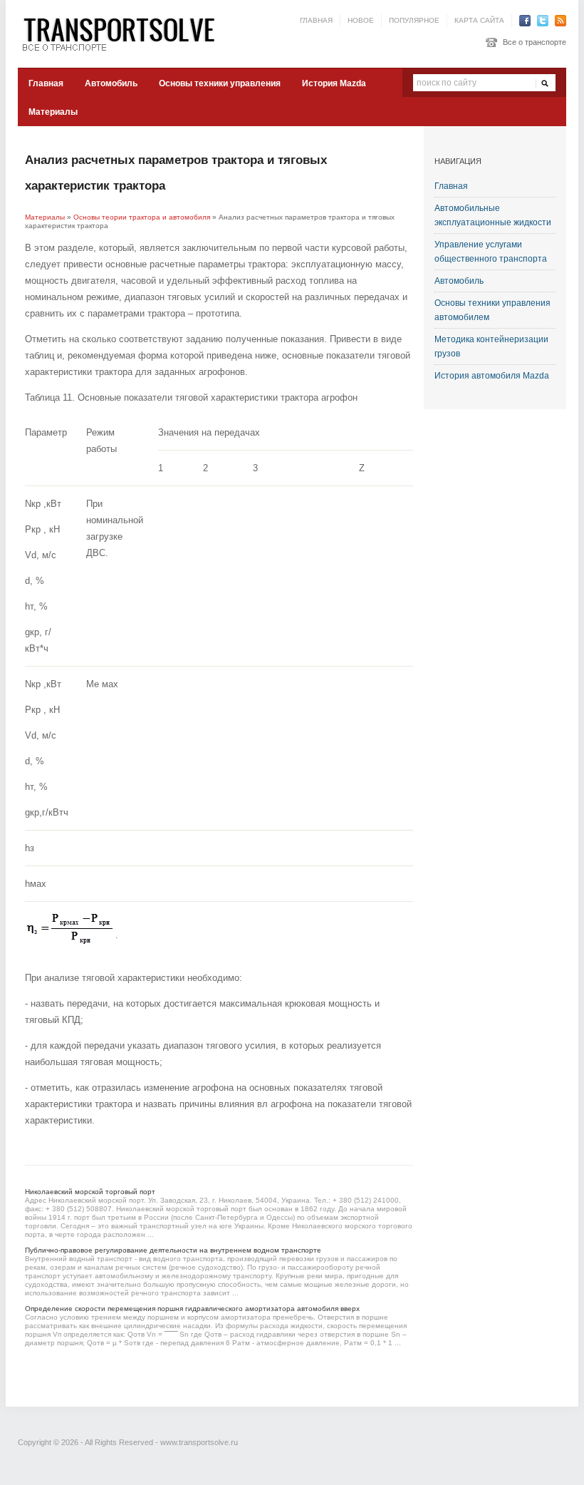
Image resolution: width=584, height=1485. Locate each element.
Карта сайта (479, 20)
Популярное (414, 20)
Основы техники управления (220, 83)
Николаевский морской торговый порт (90, 1192)
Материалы (53, 112)
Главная (316, 20)
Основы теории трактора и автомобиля (141, 217)
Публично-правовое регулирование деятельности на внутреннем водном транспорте (173, 1250)
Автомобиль (111, 83)
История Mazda (334, 83)
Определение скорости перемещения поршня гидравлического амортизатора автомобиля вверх (192, 1308)
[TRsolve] (124, 33)
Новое (361, 20)
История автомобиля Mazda (491, 376)
